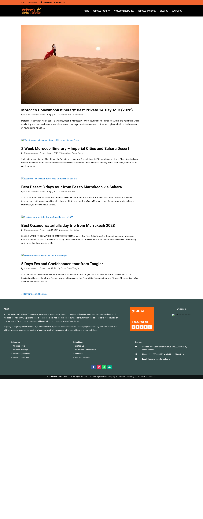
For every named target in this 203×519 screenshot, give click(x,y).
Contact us (177, 11)
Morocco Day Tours (147, 11)
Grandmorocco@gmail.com (158, 359)
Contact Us (79, 346)
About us (164, 11)
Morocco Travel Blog (21, 357)
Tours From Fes (67, 191)
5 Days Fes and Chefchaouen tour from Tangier (62, 264)
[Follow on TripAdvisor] (109, 367)
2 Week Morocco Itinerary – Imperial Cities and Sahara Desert (75, 148)
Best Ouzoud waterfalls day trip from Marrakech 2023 (68, 225)
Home (86, 11)
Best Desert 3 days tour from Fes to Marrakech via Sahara (71, 187)
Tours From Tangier (70, 268)
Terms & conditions (82, 357)
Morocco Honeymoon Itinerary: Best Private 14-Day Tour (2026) (77, 110)
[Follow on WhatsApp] (104, 367)
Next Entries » (40, 294)
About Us (78, 354)
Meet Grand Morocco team (85, 350)
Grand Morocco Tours (34, 114)
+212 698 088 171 (155, 354)
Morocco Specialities (124, 11)
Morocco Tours (100, 11)
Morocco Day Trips (69, 230)
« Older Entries (27, 294)
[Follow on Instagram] (99, 367)
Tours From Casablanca (71, 114)
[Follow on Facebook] (93, 367)
